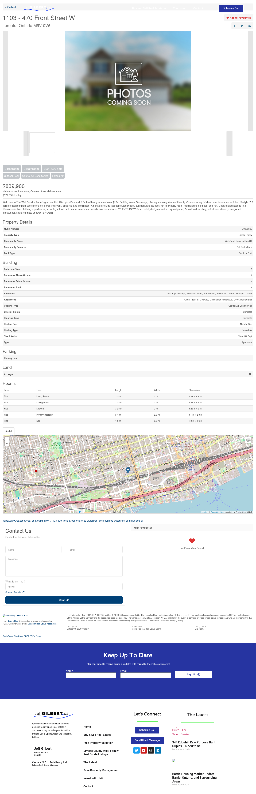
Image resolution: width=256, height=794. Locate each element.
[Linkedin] (158, 750)
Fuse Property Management (100, 770)
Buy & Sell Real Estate (97, 734)
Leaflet (204, 512)
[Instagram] (151, 750)
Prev (5, 81)
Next (250, 81)
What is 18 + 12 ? (15, 581)
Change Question (14, 591)
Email (123, 671)
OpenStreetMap (217, 512)
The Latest (179, 8)
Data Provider (136, 626)
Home (87, 726)
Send (62, 600)
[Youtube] (144, 750)
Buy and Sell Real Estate (147, 8)
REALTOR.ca (12, 620)
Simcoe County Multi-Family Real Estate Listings (101, 752)
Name (69, 671)
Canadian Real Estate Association (42, 623)
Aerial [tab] (8, 431)
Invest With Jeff (93, 778)
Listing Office (200, 626)
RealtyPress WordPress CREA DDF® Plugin (22, 636)
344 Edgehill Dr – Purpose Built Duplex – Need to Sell (193, 744)
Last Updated (72, 626)
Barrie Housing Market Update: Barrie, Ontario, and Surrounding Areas (194, 777)
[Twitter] (136, 750)
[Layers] (248, 440)
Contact (198, 8)
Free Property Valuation (98, 742)
